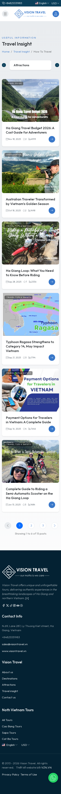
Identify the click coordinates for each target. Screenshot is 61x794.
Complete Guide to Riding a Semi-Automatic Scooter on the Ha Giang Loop (29, 493)
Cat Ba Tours (10, 738)
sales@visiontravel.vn (15, 644)
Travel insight (10, 691)
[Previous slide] (4, 65)
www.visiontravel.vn (14, 651)
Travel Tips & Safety (19, 226)
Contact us (9, 697)
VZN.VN (46, 767)
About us (7, 672)
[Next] (54, 525)
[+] (27, 598)
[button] (53, 778)
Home (6, 51)
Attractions (9, 684)
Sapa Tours (9, 732)
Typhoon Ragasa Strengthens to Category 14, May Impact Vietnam (30, 346)
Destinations (9, 678)
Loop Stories (14, 155)
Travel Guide (14, 83)
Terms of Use (28, 774)
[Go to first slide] (57, 65)
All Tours (7, 720)
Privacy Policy (10, 774)
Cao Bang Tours (12, 726)
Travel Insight (21, 51)
